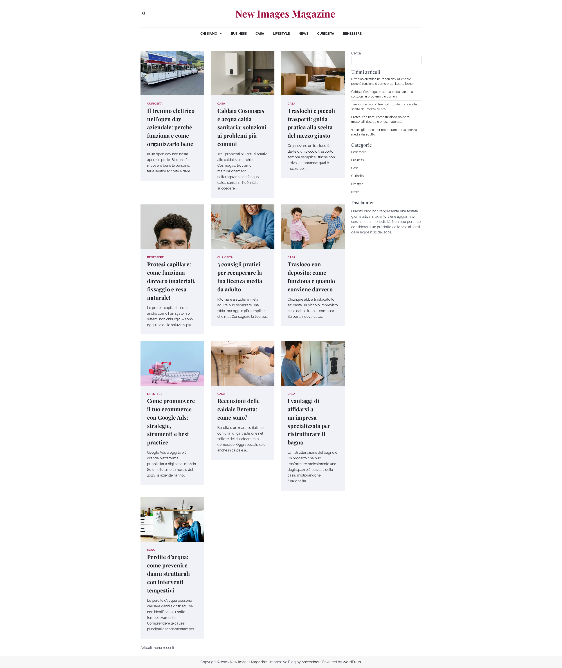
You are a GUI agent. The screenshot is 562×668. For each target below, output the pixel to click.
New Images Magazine (285, 14)
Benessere (352, 34)
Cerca (356, 53)
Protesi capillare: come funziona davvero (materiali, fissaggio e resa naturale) (171, 280)
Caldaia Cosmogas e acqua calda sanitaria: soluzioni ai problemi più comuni (242, 127)
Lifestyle (281, 34)
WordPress (352, 662)
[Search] (143, 13)
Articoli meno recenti (157, 648)
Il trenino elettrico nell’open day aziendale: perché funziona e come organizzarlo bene (171, 127)
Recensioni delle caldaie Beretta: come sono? (238, 409)
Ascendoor (311, 662)
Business (239, 34)
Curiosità (325, 34)
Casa (260, 34)
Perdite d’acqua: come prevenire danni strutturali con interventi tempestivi (168, 573)
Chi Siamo (208, 34)
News (303, 34)
